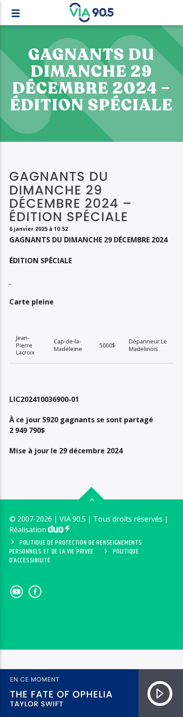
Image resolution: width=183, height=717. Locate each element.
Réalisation (28, 529)
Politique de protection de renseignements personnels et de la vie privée (75, 547)
